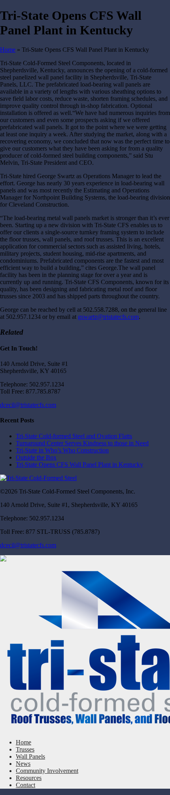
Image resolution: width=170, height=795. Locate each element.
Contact (25, 785)
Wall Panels (30, 756)
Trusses (25, 749)
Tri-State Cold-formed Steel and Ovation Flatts (74, 436)
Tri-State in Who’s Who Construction (62, 450)
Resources (29, 777)
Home (7, 49)
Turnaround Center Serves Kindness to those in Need (82, 443)
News (23, 763)
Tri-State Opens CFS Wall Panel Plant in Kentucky (79, 464)
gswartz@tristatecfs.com (108, 316)
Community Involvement (47, 770)
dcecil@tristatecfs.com (28, 404)
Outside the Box (36, 457)
